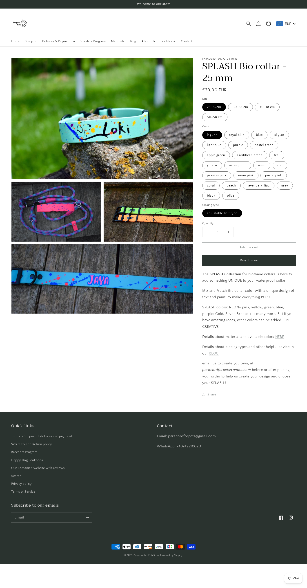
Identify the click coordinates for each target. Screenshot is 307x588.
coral (211, 185)
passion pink (217, 175)
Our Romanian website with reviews (38, 468)
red (280, 165)
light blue (214, 145)
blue (259, 135)
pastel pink (273, 175)
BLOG (214, 353)
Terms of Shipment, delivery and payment (41, 436)
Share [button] (211, 394)
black (211, 195)
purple (238, 145)
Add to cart (249, 247)
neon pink (246, 175)
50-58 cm (215, 117)
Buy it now (249, 260)
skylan (279, 135)
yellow (212, 165)
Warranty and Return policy (31, 444)
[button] (249, 24)
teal (277, 155)
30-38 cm (240, 107)
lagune (212, 135)
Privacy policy (21, 484)
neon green (238, 165)
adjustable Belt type (222, 213)
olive (230, 195)
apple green (216, 155)
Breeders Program (24, 452)
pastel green (264, 145)
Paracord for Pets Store (146, 555)
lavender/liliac (258, 185)
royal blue (237, 135)
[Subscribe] (87, 517)
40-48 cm (267, 107)
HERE (279, 337)
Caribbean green (250, 155)
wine (262, 165)
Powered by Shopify (171, 555)
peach (231, 185)
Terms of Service (23, 492)
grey (284, 185)
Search (16, 476)
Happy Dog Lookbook (27, 460)
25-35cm (214, 107)
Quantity (208, 223)
